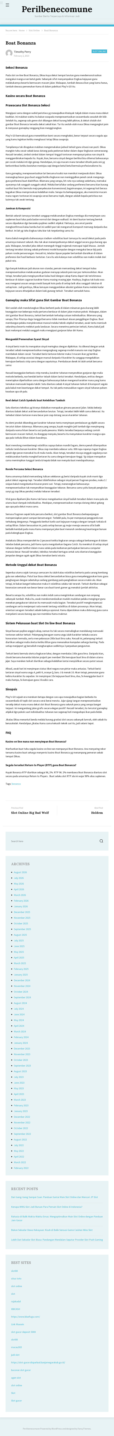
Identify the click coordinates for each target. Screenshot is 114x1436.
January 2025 (21, 974)
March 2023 (20, 1099)
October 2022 (21, 1128)
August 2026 (20, 872)
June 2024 (19, 1014)
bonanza (16, 783)
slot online (16, 1286)
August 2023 (20, 1071)
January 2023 (21, 1111)
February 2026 (21, 900)
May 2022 (19, 1150)
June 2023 (19, 1082)
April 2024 (19, 1025)
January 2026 (21, 906)
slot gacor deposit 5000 (23, 1331)
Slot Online (34, 30)
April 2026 (19, 889)
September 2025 (22, 929)
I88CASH (15, 1309)
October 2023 (21, 1059)
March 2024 (20, 1031)
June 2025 (19, 946)
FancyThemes (84, 1428)
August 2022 (20, 1139)
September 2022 (22, 1133)
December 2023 (22, 1048)
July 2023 (19, 1077)
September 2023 (22, 1065)
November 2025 (22, 917)
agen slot (16, 1377)
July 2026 (19, 878)
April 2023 (19, 1094)
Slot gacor (16, 1400)
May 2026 (19, 883)
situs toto (16, 1278)
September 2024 (22, 997)
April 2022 (19, 1156)
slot (13, 1293)
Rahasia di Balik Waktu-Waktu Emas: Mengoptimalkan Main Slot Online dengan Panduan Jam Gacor (57, 1218)
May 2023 (19, 1088)
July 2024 (19, 1008)
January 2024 (21, 1042)
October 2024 (21, 991)
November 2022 (22, 1122)
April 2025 (19, 957)
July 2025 (19, 940)
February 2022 (21, 1168)
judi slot (15, 1354)
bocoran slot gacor (21, 1370)
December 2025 (22, 912)
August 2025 (20, 934)
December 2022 (22, 1116)
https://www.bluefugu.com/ (25, 1316)
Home (22, 30)
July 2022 (19, 1145)
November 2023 (22, 1054)
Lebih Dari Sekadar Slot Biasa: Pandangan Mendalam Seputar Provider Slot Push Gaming (57, 1239)
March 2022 (20, 1162)
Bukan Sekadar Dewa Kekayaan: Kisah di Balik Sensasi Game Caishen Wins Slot (52, 1230)
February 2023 (21, 1105)
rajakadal (16, 1301)
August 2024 (20, 1003)
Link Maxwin (17, 1324)
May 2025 (19, 951)
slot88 (14, 1270)
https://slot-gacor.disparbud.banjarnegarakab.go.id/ (38, 1362)
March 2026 (20, 895)
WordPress (57, 1428)
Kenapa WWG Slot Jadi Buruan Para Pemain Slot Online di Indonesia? (46, 1206)
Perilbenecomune (57, 9)
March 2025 (20, 963)
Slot (13, 1393)
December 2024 (22, 980)
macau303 (16, 1347)
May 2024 (19, 1020)
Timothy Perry (22, 51)
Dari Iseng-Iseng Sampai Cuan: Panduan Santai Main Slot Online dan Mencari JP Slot (54, 1197)
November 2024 (22, 986)
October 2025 (21, 923)
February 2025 (21, 969)
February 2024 (21, 1037)
